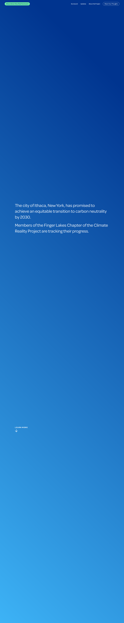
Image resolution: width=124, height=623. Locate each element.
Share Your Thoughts (111, 4)
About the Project (94, 4)
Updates (83, 4)
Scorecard (74, 4)
